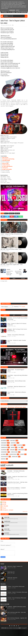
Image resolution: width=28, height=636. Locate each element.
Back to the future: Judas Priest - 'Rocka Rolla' (16, 612)
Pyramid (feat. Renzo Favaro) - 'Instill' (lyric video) (17, 482)
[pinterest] (16, 626)
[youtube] (14, 626)
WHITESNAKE (3, 445)
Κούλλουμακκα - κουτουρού (7, 509)
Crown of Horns (6, 164)
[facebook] (9, 626)
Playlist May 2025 (11, 572)
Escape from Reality (7, 169)
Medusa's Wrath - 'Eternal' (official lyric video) (16, 380)
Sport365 (4, 504)
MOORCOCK (3, 458)
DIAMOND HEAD (4, 447)
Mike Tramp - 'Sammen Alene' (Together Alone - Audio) (12, 264)
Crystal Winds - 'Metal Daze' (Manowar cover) (16, 386)
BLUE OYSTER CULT (4, 456)
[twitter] (12, 626)
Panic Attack (5, 157)
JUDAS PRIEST (11, 213)
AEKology (4, 502)
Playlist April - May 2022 (12, 577)
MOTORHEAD (3, 440)
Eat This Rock (5, 506)
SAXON (11, 445)
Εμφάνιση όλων (25, 511)
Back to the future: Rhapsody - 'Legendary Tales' (17, 618)
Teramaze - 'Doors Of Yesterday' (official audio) (16, 597)
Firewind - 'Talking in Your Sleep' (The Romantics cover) (12, 234)
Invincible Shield (6, 160)
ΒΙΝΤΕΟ (6, 213)
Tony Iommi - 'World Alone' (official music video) (13, 407)
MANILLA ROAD (21, 449)
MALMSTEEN (19, 445)
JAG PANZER (3, 454)
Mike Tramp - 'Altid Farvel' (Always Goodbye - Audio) (11, 249)
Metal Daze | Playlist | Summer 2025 (14, 566)
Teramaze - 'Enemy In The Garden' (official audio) (17, 592)
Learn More (12, 10)
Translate (23, 306)
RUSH (19, 447)
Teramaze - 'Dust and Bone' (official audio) (15, 334)
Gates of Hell (5, 163)
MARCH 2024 (17, 213)
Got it (17, 10)
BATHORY (22, 454)
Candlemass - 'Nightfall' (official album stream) (16, 606)
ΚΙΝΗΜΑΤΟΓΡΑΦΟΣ (13, 454)
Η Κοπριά (4, 507)
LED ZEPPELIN (3, 449)
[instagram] (18, 626)
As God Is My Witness (7, 166)
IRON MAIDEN (3, 442)
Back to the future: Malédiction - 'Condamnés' (16, 487)
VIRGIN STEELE (15, 456)
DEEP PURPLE (12, 440)
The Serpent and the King (8, 159)
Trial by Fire (5, 167)
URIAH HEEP (12, 449)
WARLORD (13, 447)
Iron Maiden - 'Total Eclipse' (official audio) (15, 470)
